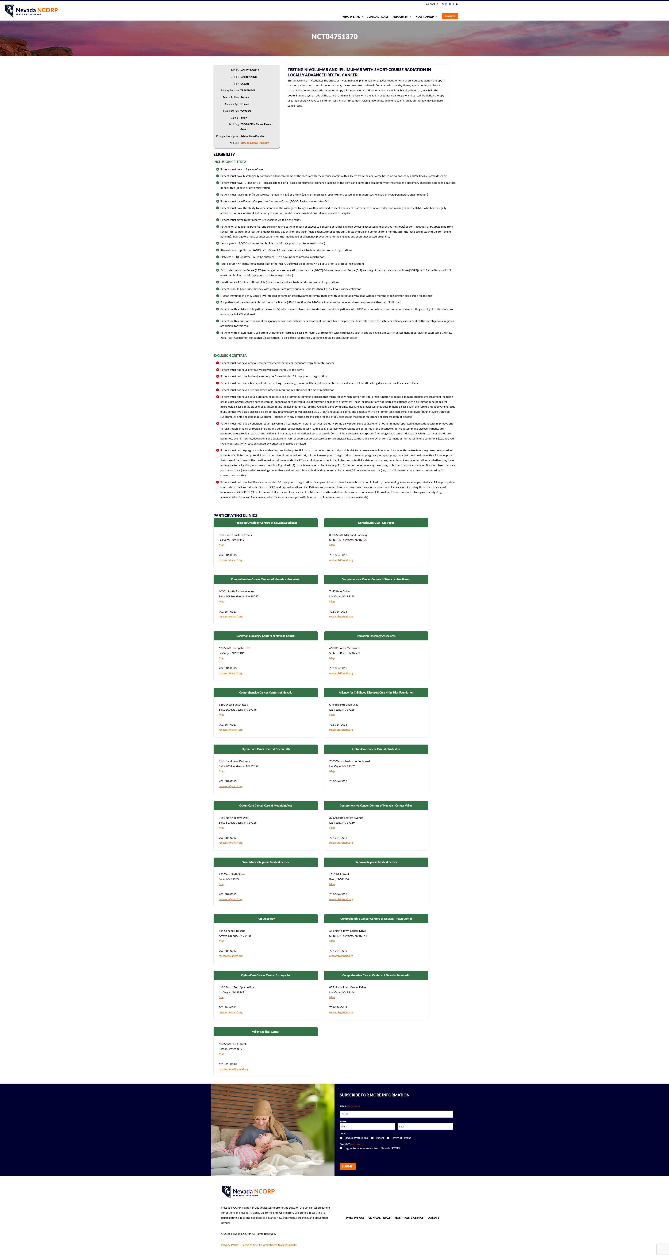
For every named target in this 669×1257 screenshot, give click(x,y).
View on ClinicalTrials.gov (254, 143)
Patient (380, 1137)
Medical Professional (356, 1137)
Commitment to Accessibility (279, 1245)
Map (221, 545)
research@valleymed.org (233, 1069)
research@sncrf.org (231, 560)
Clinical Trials (379, 1218)
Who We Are (355, 1218)
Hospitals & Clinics (409, 1218)
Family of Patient (401, 1137)
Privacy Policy (230, 1245)
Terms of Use (250, 1245)
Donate (433, 1218)
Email (349, 1106)
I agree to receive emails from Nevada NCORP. (372, 1148)
